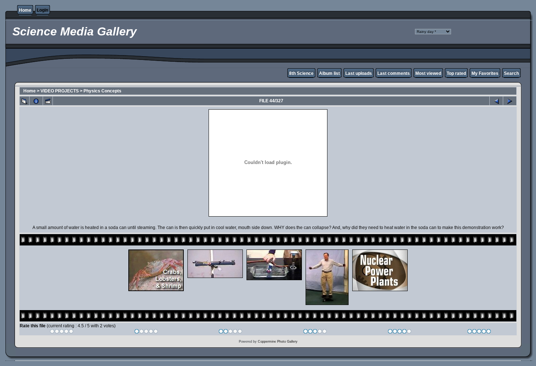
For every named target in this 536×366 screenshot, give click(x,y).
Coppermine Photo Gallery (278, 341)
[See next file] (509, 100)
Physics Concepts (102, 91)
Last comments (393, 73)
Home (25, 10)
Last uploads (358, 73)
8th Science (301, 73)
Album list (329, 73)
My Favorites (484, 73)
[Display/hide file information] (36, 100)
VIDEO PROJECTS (59, 91)
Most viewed (428, 73)
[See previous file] (496, 100)
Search (511, 73)
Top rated (456, 73)
